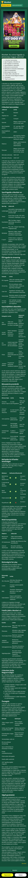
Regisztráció (7, 875)
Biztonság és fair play (10, 72)
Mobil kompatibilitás (10, 70)
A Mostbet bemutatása (11, 60)
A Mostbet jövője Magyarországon (14, 75)
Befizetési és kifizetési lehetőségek (14, 68)
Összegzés (8, 77)
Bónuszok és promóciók (11, 67)
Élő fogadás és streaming (12, 63)
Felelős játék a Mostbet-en (12, 74)
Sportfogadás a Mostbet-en (12, 62)
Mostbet (7, 2)
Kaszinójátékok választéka (12, 65)
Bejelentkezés (17, 5)
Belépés (21, 875)
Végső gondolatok (10, 79)
